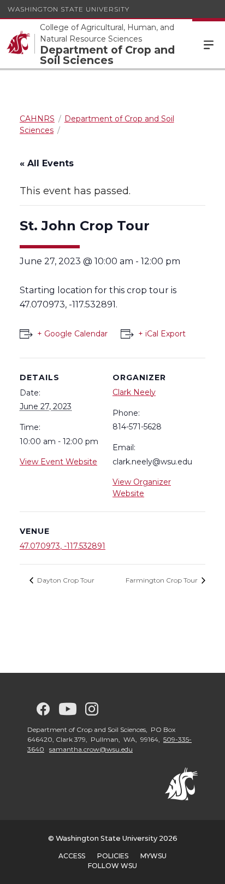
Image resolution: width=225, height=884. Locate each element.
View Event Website (58, 462)
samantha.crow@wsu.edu (91, 749)
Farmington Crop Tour (162, 580)
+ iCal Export (162, 334)
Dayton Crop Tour (64, 580)
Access (71, 856)
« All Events (47, 163)
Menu (208, 43)
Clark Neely (134, 392)
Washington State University (68, 9)
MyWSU (153, 856)
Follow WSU (112, 866)
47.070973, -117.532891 (62, 546)
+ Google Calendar (72, 334)
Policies (112, 856)
